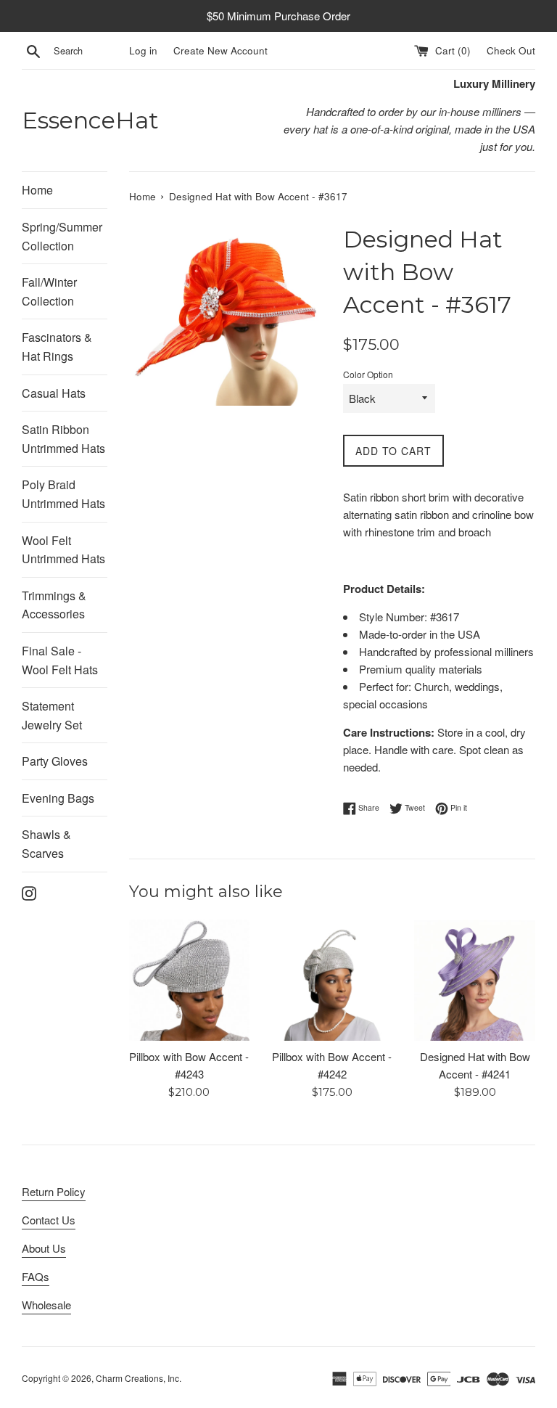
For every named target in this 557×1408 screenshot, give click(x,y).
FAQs (35, 1276)
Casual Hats (54, 393)
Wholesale (46, 1304)
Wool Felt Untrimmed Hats (63, 550)
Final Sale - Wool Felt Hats (60, 660)
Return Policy (54, 1191)
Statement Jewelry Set (52, 715)
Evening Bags (58, 798)
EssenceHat (90, 120)
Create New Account (220, 50)
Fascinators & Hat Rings (57, 346)
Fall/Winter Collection (49, 291)
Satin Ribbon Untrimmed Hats (63, 439)
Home (37, 189)
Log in (143, 50)
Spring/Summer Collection (62, 236)
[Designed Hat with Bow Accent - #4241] (474, 980)
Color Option (368, 374)
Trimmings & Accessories (54, 605)
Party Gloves (55, 761)
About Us (44, 1248)
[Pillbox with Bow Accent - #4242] (331, 980)
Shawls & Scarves (46, 843)
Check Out (511, 50)
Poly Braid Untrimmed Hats (63, 494)
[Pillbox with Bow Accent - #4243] (189, 980)
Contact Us (48, 1219)
